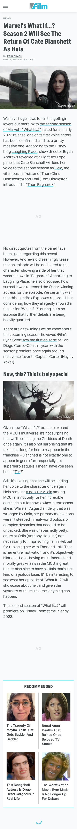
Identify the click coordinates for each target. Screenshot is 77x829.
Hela (58, 168)
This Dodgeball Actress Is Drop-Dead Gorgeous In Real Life (20, 792)
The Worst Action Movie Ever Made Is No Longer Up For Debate (55, 792)
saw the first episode (39, 340)
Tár (17, 471)
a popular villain (39, 491)
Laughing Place (24, 151)
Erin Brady (14, 56)
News (7, 18)
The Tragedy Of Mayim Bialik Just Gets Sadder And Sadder (20, 732)
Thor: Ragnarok (40, 184)
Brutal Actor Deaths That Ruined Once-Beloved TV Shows (52, 735)
